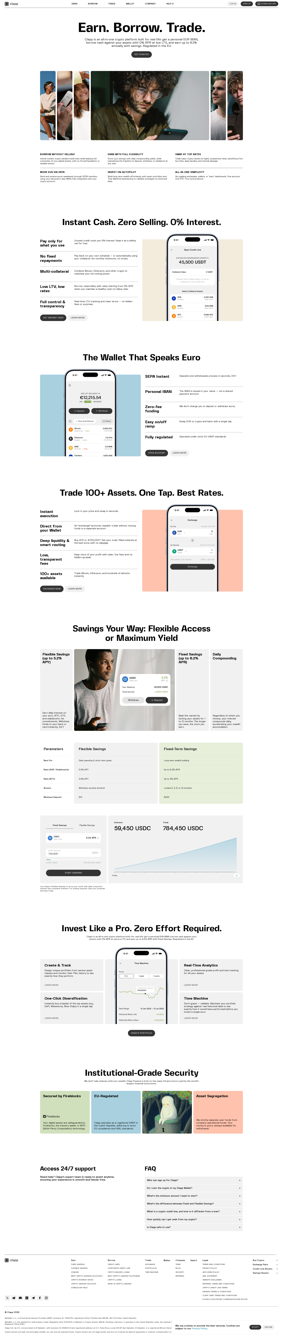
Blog (178, 1268)
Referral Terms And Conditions (218, 1284)
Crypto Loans (115, 1280)
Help (168, 4)
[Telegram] (33, 1298)
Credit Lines (114, 1264)
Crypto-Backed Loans (119, 1272)
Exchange (150, 1264)
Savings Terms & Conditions (217, 1291)
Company (150, 4)
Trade (111, 4)
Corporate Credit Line (119, 1268)
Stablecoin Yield (79, 1287)
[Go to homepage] (11, 4)
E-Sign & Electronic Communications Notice (225, 1299)
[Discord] (20, 1298)
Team (178, 1264)
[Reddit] (14, 1298)
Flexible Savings (79, 1268)
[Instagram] (46, 1298)
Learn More (52, 985)
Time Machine (151, 1272)
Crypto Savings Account (83, 1284)
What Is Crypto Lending (119, 1284)
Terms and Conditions (214, 1264)
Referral (180, 1276)
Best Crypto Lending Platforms (124, 1276)
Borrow (93, 4)
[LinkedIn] (26, 1298)
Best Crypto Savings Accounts (86, 1276)
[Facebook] (39, 1298)
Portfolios (151, 1268)
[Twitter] (7, 1298)
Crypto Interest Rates (82, 1280)
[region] (141, 773)
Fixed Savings (78, 1264)
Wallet (130, 4)
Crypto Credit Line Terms (215, 1287)
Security (180, 1272)
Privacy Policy (199, 1329)
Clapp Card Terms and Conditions (220, 1295)
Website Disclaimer (212, 1280)
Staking (75, 1272)
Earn (74, 4)
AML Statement (210, 1276)
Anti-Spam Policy (211, 1272)
